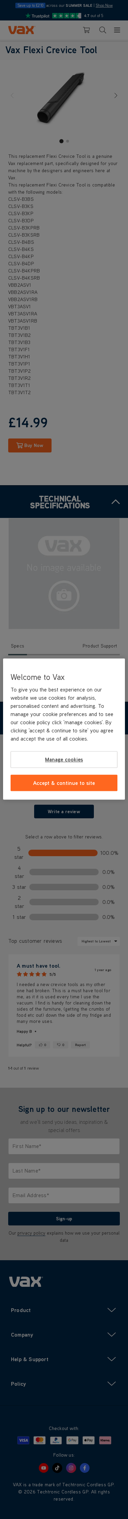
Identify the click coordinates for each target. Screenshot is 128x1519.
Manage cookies (64, 759)
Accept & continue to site (64, 782)
